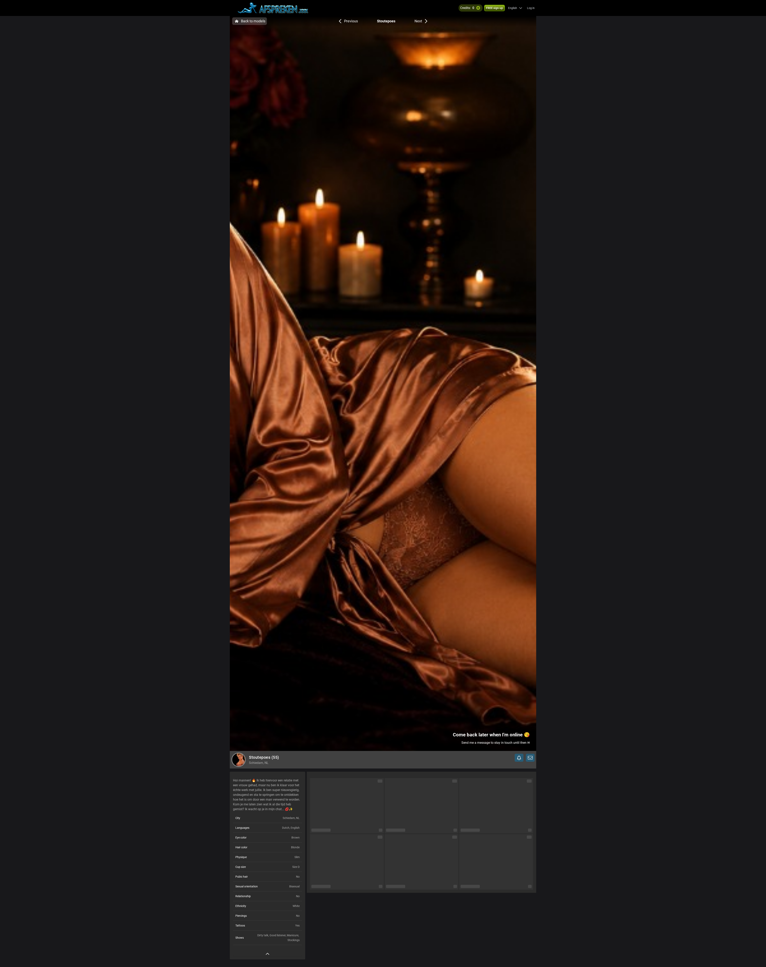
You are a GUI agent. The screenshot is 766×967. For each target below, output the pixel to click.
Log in (531, 8)
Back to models (253, 21)
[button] (515, 8)
